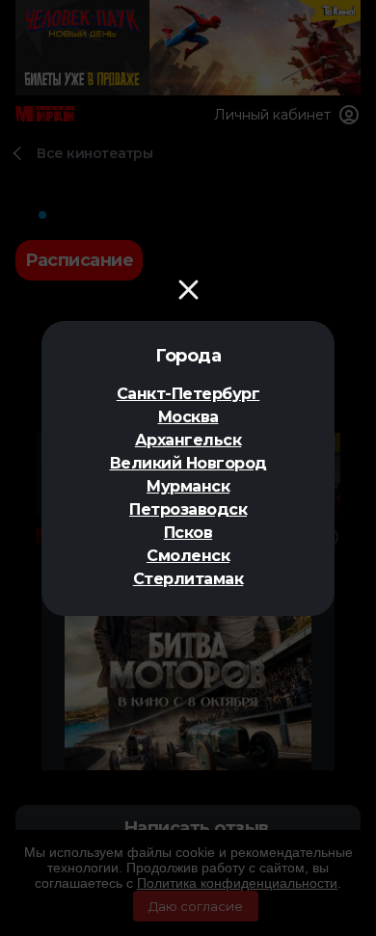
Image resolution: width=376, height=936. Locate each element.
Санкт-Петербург (188, 394)
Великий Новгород (188, 463)
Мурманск (188, 486)
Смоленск (188, 556)
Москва (188, 417)
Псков (188, 532)
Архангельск (188, 440)
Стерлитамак (188, 579)
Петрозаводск (188, 509)
